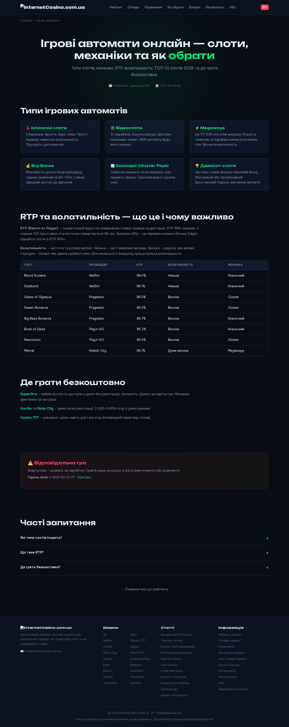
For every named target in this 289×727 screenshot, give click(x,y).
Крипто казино (171, 659)
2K (105, 635)
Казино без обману (175, 683)
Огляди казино (229, 640)
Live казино (169, 665)
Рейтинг (116, 7)
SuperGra (28, 394)
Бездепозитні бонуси (176, 635)
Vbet (133, 635)
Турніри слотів (171, 640)
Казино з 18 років (173, 677)
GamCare (84, 477)
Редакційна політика (233, 689)
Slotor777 (137, 653)
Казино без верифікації (178, 647)
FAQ (233, 7)
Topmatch (110, 683)
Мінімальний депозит (176, 653)
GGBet (108, 677)
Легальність (215, 7)
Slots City (45, 408)
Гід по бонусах (229, 665)
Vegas (134, 647)
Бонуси (194, 7)
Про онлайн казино (232, 659)
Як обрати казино (231, 653)
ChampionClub (140, 659)
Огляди (133, 7)
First (106, 665)
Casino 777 (29, 417)
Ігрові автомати (172, 671)
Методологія (227, 677)
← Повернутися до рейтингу (144, 589)
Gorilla (26, 408)
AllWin (107, 640)
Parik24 (135, 683)
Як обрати (176, 7)
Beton (107, 671)
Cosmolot (136, 671)
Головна (26, 20)
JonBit (107, 647)
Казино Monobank (174, 695)
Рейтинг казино (229, 635)
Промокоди (169, 689)
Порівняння (153, 7)
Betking (135, 665)
